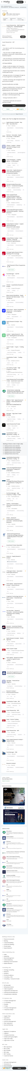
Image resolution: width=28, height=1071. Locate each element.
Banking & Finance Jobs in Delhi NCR (12, 449)
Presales (6, 1004)
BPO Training (7, 1054)
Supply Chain (7, 1016)
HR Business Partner (9, 987)
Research (6, 971)
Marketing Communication (11, 961)
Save (7, 109)
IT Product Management (10, 1008)
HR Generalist (7, 985)
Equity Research (8, 948)
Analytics (6, 973)
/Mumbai (22, 29)
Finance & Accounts (9, 939)
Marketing (6, 956)
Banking (6, 941)
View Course (11, 269)
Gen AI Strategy (8, 1066)
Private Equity (7, 946)
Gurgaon (13, 29)
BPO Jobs (4, 1044)
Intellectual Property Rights (10, 1037)
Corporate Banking (8, 942)
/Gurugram (17, 29)
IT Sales (6, 1006)
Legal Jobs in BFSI (8, 1038)
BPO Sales (6, 1052)
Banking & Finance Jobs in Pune (11, 453)
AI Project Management (10, 1067)
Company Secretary (9, 1035)
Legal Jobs (5, 1029)
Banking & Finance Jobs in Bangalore (13, 447)
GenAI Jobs (5, 1060)
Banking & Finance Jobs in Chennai (12, 452)
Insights (20, 109)
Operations (7, 1018)
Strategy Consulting (9, 970)
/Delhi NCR (12, 31)
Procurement (7, 1019)
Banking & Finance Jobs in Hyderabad (13, 450)
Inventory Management (10, 1021)
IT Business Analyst (8, 1009)
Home (2, 6)
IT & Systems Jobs (7, 998)
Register (20, 2)
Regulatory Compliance (10, 1031)
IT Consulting (7, 1002)
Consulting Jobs (6, 967)
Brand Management (9, 958)
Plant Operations (8, 1023)
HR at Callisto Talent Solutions (13, 14)
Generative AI (7, 1064)
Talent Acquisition (8, 989)
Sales (5, 954)
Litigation (6, 1033)
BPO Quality (7, 1048)
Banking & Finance (7, 6)
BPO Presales (7, 1050)
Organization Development (11, 990)
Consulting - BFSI (8, 977)
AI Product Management (10, 1062)
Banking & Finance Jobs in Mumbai (12, 445)
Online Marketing (8, 960)
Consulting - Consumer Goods (11, 979)
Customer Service (8, 1056)
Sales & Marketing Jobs (8, 952)
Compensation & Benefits (10, 994)
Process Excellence (8, 975)
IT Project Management (10, 1000)
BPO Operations (8, 1047)
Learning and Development (11, 992)
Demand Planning (8, 1025)
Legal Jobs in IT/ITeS (9, 1040)
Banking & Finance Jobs (8, 936)
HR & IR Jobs (5, 983)
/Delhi (16, 31)
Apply (23, 37)
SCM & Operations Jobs (8, 1013)
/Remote (8, 31)
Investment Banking (9, 944)
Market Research (8, 963)
